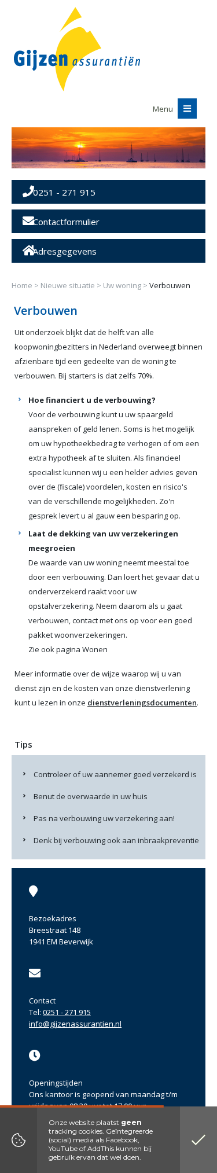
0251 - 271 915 (67, 1012)
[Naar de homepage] (77, 49)
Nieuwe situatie (68, 285)
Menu (164, 109)
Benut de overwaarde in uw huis (91, 796)
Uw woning (122, 285)
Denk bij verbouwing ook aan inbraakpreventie (116, 840)
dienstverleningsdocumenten (142, 702)
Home (22, 285)
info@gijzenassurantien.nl (75, 1023)
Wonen (95, 649)
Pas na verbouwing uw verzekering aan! (104, 818)
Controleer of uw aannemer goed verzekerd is (115, 774)
